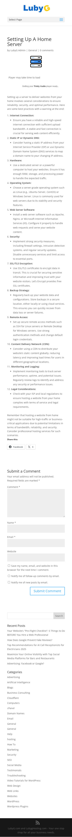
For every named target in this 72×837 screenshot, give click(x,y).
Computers (13, 703)
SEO (9, 759)
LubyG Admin (18, 50)
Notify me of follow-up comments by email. (35, 576)
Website (11, 551)
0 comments (47, 50)
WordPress (13, 801)
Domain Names (15, 713)
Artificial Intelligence (18, 682)
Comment (13, 487)
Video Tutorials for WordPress (24, 780)
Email (11, 537)
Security (11, 754)
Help (9, 734)
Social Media (14, 765)
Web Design (14, 785)
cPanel (11, 708)
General (32, 50)
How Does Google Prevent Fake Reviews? (29, 640)
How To (11, 744)
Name (11, 522)
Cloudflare (13, 698)
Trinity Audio (40, 86)
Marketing (13, 749)
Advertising (13, 677)
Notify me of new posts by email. (29, 582)
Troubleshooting (16, 775)
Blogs (10, 687)
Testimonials (14, 770)
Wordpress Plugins (17, 806)
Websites (12, 796)
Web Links (13, 791)
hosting (11, 739)
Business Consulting (18, 692)
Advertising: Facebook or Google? (25, 663)
